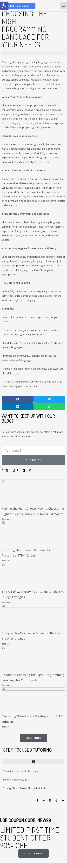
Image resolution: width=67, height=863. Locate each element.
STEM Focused (27, 750)
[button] (18, 399)
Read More (7, 519)
